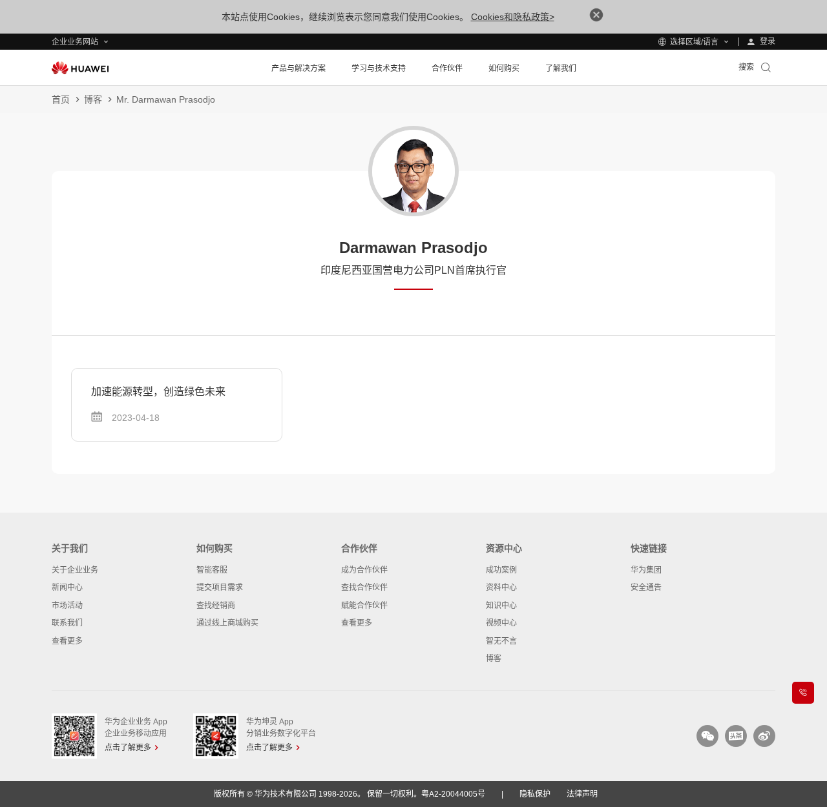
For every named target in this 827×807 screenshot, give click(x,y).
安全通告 (646, 587)
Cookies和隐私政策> (512, 17)
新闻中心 (67, 587)
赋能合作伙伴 (364, 605)
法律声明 (582, 794)
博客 (93, 99)
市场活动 (67, 605)
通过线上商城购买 (227, 623)
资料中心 (501, 587)
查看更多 (67, 641)
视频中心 (501, 623)
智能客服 (211, 570)
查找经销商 (215, 605)
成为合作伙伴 (364, 570)
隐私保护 (534, 794)
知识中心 (501, 605)
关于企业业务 (75, 570)
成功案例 (501, 570)
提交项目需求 (219, 587)
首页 (61, 99)
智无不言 (501, 641)
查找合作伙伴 (364, 587)
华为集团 (646, 570)
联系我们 (67, 623)
